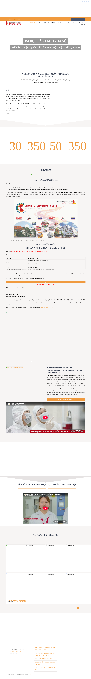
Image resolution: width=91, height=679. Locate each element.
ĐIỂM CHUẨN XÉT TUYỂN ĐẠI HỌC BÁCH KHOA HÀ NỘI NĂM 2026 (23, 555)
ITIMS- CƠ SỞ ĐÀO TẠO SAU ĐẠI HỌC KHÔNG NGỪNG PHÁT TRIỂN (43, 585)
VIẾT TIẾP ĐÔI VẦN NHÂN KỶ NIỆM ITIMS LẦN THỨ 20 (83, 557)
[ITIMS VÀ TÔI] (65, 587)
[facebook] (58, 19)
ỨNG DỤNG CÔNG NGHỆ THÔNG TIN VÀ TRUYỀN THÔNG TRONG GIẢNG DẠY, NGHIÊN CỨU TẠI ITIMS (83, 585)
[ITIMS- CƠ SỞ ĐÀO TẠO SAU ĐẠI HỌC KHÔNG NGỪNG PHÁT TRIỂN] (45, 587)
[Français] (85, 2)
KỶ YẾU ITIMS (23, 601)
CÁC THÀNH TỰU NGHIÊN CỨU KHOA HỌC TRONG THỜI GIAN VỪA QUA (43, 557)
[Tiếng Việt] (89, 2)
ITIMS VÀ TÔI (63, 586)
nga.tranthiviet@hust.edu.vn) (46, 307)
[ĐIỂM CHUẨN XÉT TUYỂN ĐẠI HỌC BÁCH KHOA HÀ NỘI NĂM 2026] (25, 557)
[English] (83, 2)
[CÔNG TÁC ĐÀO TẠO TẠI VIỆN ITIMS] (65, 559)
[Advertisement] (37, 8)
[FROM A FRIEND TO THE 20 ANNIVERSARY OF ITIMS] (25, 585)
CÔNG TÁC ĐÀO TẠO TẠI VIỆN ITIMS (63, 557)
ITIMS (30, 674)
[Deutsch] (87, 2)
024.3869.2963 (12, 651)
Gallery (87, 557)
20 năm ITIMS (16, 601)
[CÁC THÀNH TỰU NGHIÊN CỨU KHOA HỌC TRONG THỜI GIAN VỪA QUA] (45, 559)
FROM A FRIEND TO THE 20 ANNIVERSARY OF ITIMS (23, 584)
